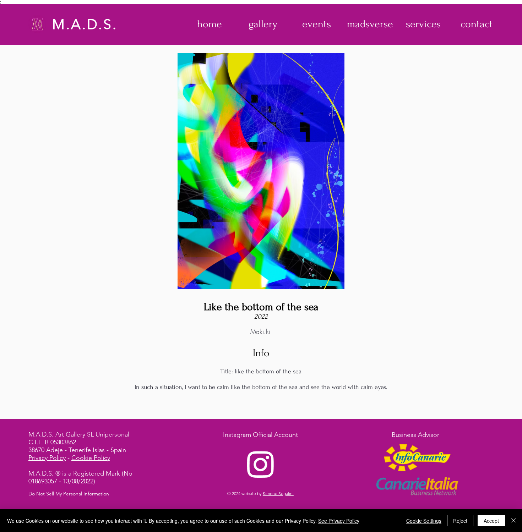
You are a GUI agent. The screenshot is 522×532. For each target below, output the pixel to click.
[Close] (513, 520)
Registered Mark (96, 473)
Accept (491, 520)
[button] (263, 24)
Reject (460, 520)
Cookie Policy (90, 458)
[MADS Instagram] (260, 464)
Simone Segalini (278, 493)
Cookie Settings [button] (423, 520)
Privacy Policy (47, 458)
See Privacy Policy (338, 520)
